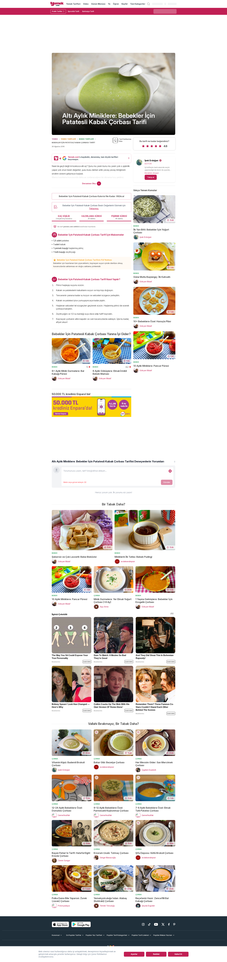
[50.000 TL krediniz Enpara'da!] (91, 406)
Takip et (150, 177)
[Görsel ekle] (170, 471)
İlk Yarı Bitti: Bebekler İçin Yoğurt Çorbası (151, 231)
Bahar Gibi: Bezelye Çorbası (109, 762)
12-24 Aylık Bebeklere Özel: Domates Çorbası (67, 809)
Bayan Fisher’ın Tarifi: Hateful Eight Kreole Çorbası (71, 854)
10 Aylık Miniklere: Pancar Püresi (151, 365)
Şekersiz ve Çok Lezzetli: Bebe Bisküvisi (74, 556)
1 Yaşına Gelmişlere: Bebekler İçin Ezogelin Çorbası (153, 600)
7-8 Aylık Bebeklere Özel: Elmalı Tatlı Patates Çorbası (152, 809)
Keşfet (125, 4)
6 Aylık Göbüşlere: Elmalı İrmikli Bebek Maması (110, 372)
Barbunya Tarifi (88, 11)
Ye (109, 4)
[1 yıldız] (143, 146)
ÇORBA (97, 595)
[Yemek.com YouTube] (156, 924)
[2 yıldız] (147, 146)
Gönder (166, 482)
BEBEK (54, 367)
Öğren (116, 4)
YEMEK (55, 139)
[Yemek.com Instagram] (143, 924)
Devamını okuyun (152, 173)
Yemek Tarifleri (73, 4)
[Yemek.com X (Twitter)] (163, 924)
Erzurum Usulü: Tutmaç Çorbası (111, 853)
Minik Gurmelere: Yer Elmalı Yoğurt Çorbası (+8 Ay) (112, 600)
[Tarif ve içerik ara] (148, 4)
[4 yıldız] (156, 146)
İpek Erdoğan (151, 160)
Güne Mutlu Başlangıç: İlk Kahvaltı (151, 277)
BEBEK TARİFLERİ (86, 139)
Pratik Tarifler (57, 11)
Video (86, 4)
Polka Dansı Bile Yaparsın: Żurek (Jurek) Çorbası (69, 899)
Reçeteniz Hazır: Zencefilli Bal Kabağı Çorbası (152, 899)
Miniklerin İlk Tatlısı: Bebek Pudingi (133, 556)
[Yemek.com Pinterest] (174, 924)
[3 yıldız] (152, 146)
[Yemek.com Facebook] (169, 924)
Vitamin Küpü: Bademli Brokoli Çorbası (68, 764)
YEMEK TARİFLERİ (68, 139)
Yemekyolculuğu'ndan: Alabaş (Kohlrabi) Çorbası (110, 899)
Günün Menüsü (98, 4)
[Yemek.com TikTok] (149, 924)
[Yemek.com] (57, 4)
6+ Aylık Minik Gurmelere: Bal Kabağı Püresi (68, 372)
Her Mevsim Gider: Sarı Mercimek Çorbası (154, 764)
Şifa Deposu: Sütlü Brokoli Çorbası (154, 853)
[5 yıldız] (160, 146)
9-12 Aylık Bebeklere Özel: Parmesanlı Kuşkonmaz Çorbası (111, 809)
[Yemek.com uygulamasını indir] (60, 924)
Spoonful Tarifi (73, 11)
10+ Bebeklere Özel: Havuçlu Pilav (152, 321)
